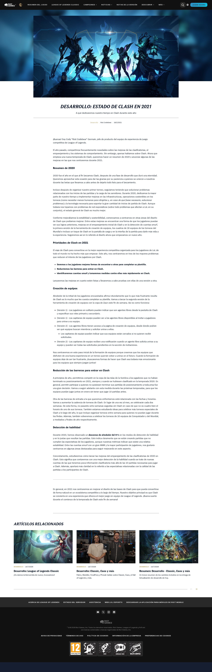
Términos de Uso (74, 636)
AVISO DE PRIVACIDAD (51, 636)
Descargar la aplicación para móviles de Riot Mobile (155, 602)
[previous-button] (191, 589)
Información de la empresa (126, 636)
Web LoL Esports (113, 602)
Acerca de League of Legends (44, 602)
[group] (106, 556)
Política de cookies (97, 636)
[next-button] (196, 589)
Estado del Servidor (74, 602)
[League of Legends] (21, 5)
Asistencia (95, 602)
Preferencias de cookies (158, 636)
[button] (94, 122)
